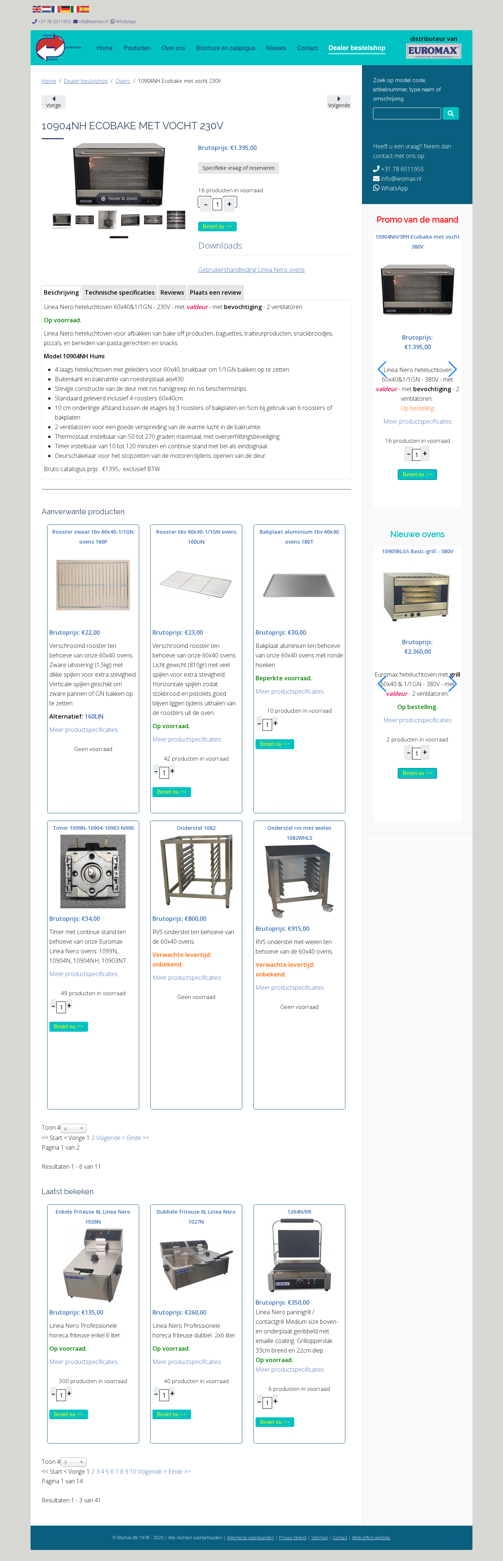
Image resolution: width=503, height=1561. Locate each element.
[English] (37, 8)
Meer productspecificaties (83, 730)
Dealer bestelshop (357, 47)
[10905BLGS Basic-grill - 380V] (417, 594)
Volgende (108, 1138)
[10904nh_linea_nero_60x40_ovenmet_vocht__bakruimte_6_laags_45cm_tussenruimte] (153, 221)
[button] (382, 369)
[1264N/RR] (299, 1254)
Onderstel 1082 (196, 827)
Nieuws (276, 47)
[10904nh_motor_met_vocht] (107, 221)
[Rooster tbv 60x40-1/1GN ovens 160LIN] (196, 585)
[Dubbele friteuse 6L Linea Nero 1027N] (196, 1264)
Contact (307, 47)
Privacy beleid (292, 1537)
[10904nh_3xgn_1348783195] (176, 221)
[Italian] (75, 8)
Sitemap (319, 1537)
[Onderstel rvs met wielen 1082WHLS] (299, 881)
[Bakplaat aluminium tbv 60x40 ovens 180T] (299, 585)
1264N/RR (299, 1211)
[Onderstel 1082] (196, 871)
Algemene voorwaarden (250, 1537)
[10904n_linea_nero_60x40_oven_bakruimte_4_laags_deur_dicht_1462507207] (130, 221)
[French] (56, 8)
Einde (134, 1138)
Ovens (123, 80)
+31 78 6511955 (54, 21)
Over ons (173, 47)
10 (133, 1471)
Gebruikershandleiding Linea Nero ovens (251, 270)
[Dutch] (47, 8)
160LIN (94, 716)
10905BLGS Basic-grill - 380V (417, 551)
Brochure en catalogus (225, 47)
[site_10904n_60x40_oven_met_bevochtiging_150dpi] (62, 220)
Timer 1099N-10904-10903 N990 (93, 827)
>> (145, 1138)
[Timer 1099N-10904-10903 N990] (93, 871)
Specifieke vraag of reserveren (239, 167)
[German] (66, 8)
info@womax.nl (93, 21)
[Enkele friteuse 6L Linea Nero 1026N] (93, 1264)
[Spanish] (85, 8)
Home (105, 47)
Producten (137, 47)
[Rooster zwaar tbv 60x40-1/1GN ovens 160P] (93, 585)
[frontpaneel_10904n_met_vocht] (119, 238)
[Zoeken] (451, 113)
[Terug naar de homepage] (433, 51)
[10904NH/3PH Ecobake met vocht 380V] (417, 289)
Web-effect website (371, 1537)
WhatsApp (126, 21)
